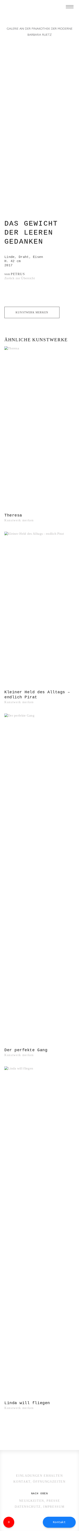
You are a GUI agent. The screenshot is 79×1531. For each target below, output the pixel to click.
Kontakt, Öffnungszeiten (39, 1481)
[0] (72, 16)
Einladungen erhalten (39, 1475)
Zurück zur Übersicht (19, 278)
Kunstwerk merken (32, 312)
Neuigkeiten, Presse (39, 1500)
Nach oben (39, 1493)
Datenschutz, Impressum (40, 1506)
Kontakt (59, 1522)
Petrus (18, 274)
